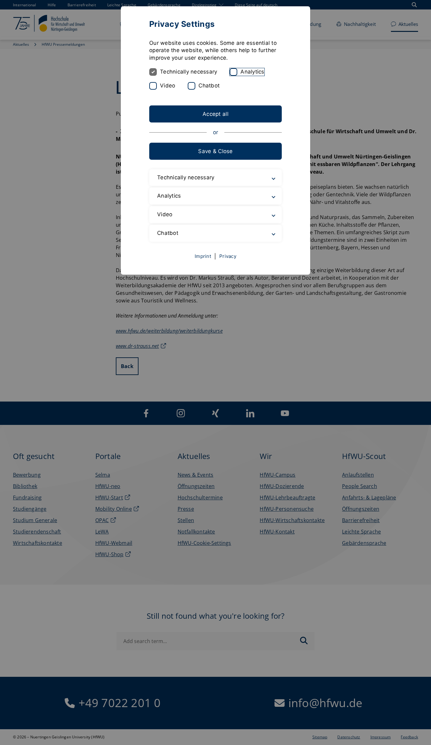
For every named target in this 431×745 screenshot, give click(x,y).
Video (167, 85)
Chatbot (209, 85)
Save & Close (215, 151)
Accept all (215, 114)
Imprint (203, 256)
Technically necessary (188, 72)
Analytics (252, 72)
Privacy (227, 256)
